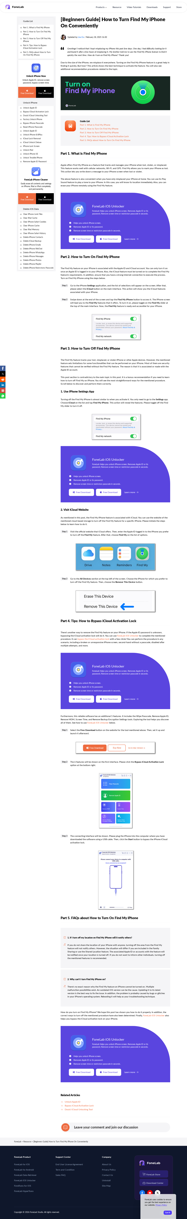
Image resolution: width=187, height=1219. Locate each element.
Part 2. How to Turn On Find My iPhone (99, 129)
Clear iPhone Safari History (34, 233)
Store (179, 7)
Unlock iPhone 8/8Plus (32, 135)
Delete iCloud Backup (32, 241)
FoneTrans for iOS (22, 1186)
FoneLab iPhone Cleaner (36, 180)
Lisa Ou (81, 37)
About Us (106, 1164)
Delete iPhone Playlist (32, 264)
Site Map (106, 1186)
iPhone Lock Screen (31, 146)
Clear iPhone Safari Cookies (34, 222)
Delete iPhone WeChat (32, 249)
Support (167, 7)
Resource (117, 7)
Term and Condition (65, 1170)
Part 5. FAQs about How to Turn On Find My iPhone (105, 140)
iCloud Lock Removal (32, 139)
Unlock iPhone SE (30, 154)
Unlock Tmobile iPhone (32, 158)
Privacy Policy (109, 1170)
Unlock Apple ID (30, 108)
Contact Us (107, 1175)
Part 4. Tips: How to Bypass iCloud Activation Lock (104, 136)
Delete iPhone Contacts (33, 237)
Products (100, 7)
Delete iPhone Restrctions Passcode (38, 268)
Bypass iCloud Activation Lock (36, 112)
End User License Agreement (69, 1164)
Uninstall (106, 1180)
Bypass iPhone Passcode (33, 123)
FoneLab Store (153, 1175)
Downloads (152, 7)
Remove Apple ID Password (35, 162)
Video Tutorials (134, 7)
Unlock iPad (28, 150)
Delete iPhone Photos (32, 260)
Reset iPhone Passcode (32, 127)
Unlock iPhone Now (36, 76)
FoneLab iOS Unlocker (108, 206)
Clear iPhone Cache (31, 226)
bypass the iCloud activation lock (93, 639)
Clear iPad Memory (31, 230)
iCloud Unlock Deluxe (32, 142)
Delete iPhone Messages (33, 256)
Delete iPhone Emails (32, 245)
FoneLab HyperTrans (24, 1191)
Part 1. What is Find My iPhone (36, 28)
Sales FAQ (60, 1175)
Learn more (129, 239)
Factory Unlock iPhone (32, 119)
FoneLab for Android (24, 1170)
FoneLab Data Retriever (25, 1175)
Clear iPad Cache (30, 218)
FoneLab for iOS (22, 1164)
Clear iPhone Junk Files (32, 214)
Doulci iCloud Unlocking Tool (35, 116)
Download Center (154, 1183)
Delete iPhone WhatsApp (33, 253)
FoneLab (17, 1142)
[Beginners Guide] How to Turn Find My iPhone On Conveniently (60, 1142)
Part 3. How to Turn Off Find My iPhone (99, 133)
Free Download (27, 93)
